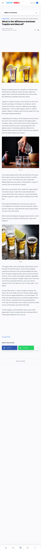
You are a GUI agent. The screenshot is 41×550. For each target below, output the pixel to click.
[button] (3, 3)
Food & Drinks (6, 337)
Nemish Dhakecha (9, 28)
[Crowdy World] (13, 3)
